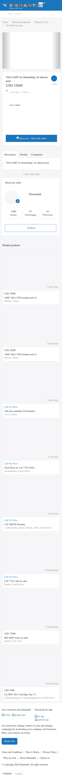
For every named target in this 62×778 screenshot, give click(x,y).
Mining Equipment (21, 22)
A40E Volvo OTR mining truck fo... (21, 298)
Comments (36, 154)
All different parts (14, 25)
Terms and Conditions (12, 752)
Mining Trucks (41, 22)
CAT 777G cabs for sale (15, 581)
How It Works (32, 752)
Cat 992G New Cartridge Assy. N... (20, 694)
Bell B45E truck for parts (16, 638)
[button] (6, 50)
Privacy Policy (50, 752)
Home (5, 22)
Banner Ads (9, 741)
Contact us (44, 758)
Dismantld (35, 194)
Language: (7, 773)
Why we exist (9, 758)
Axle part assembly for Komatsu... (20, 411)
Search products (14, 14)
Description (10, 154)
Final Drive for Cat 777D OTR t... (20, 468)
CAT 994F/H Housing (14, 524)
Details (23, 154)
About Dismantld (28, 758)
